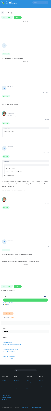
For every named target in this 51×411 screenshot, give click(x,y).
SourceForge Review (6, 322)
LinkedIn (40, 388)
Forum (46, 6)
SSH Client (4, 388)
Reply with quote (6, 53)
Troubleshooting (17, 384)
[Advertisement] (25, 31)
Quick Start (4, 380)
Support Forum (17, 386)
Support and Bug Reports (9, 9)
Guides (3, 382)
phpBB (27, 388)
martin (8, 111)
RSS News (41, 389)
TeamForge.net (29, 384)
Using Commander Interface (7, 342)
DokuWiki (28, 386)
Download (25, 6)
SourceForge (28, 382)
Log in (17, 17)
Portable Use (4, 399)
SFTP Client (4, 386)
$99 (9, 302)
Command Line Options (6, 397)
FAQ (15, 382)
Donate (25, 300)
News (10, 6)
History (15, 388)
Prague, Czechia (14, 116)
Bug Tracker (16, 389)
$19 (3, 302)
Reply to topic (6, 17)
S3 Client (3, 389)
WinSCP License (25, 407)
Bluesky (40, 386)
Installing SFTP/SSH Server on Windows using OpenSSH (12, 344)
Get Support (16, 380)
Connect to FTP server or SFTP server (9, 351)
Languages (4, 391)
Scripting (3, 393)
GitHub (27, 380)
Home (5, 6)
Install (31, 6)
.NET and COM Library (6, 395)
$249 (12, 302)
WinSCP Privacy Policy (36, 407)
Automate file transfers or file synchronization (10, 349)
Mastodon (41, 384)
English (19, 370)
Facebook (40, 380)
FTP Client (4, 384)
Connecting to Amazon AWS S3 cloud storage (10, 358)
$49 (7, 302)
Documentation (38, 6)
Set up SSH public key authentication (9, 356)
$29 (5, 302)
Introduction (17, 6)
